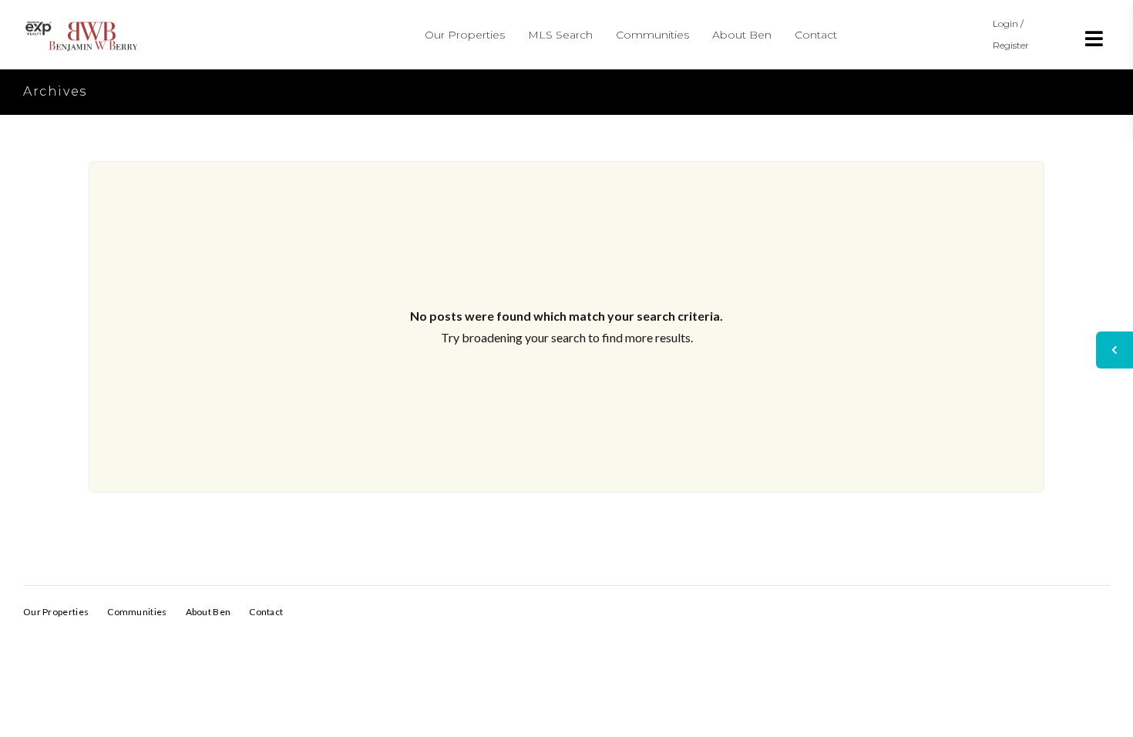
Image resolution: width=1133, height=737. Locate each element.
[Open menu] (1094, 38)
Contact (816, 35)
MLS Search (560, 35)
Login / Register (1011, 34)
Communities (652, 35)
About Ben (742, 35)
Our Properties (465, 35)
